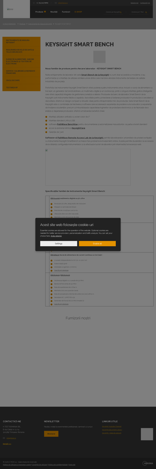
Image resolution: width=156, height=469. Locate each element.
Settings (58, 243)
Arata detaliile (56, 236)
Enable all (97, 243)
